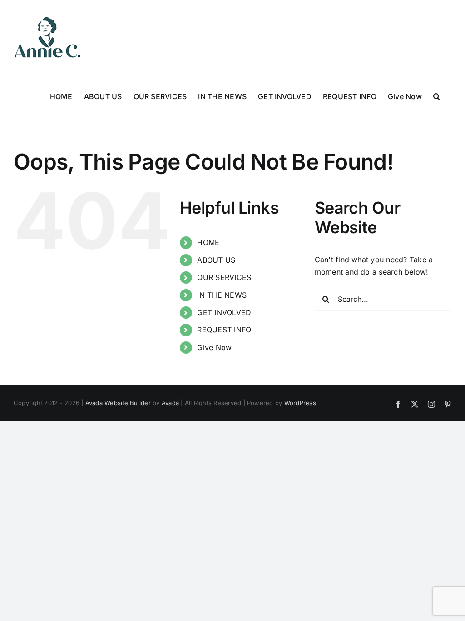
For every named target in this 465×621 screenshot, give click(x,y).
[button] (436, 95)
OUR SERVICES (224, 277)
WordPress (300, 402)
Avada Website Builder (118, 402)
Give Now (214, 347)
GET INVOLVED (224, 312)
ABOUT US (216, 260)
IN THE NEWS (222, 295)
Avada (170, 402)
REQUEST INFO (224, 329)
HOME (208, 242)
